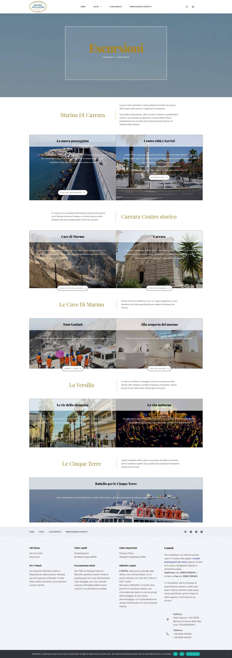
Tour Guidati (73, 324)
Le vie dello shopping (73, 405)
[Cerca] (187, 7)
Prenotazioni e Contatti (140, 7)
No (182, 654)
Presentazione (81, 553)
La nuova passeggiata (73, 141)
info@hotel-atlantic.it (186, 565)
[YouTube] (202, 532)
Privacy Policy (126, 553)
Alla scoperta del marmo (159, 324)
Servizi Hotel (35, 553)
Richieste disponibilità (85, 556)
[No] (228, 654)
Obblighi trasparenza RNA (132, 556)
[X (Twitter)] (191, 532)
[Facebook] (185, 532)
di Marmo (72, 236)
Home (83, 7)
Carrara (159, 236)
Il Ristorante (115, 7)
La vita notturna (159, 405)
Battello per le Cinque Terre (116, 483)
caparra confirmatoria (181, 597)
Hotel (96, 7)
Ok (175, 654)
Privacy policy (193, 654)
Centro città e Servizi (159, 141)
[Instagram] (196, 532)
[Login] (193, 7)
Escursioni (34, 556)
